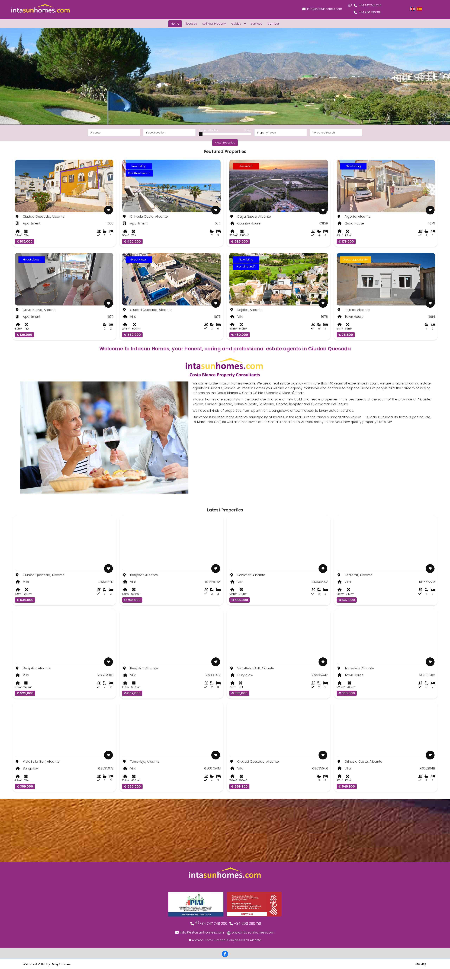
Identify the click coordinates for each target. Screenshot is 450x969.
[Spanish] (420, 8)
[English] (413, 8)
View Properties (225, 142)
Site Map (420, 964)
